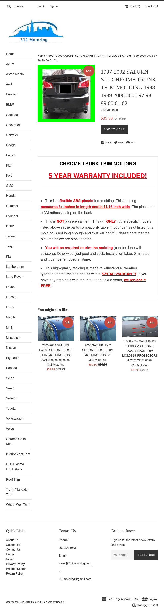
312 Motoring (33, 601)
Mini (9, 327)
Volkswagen (14, 418)
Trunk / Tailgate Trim (17, 492)
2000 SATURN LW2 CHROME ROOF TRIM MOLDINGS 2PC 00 (97, 350)
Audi (9, 84)
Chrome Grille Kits (16, 441)
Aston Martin (15, 74)
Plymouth (12, 357)
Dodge (11, 145)
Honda (11, 195)
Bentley (11, 94)
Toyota (11, 408)
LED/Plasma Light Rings (15, 466)
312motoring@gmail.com (75, 579)
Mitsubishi (13, 337)
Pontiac (11, 367)
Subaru (11, 398)
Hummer (12, 205)
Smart (10, 388)
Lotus (10, 307)
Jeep (9, 246)
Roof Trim (13, 479)
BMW (10, 104)
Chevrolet (13, 124)
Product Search (16, 568)
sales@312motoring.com (75, 563)
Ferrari (10, 155)
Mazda (11, 317)
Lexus (10, 286)
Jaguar (11, 236)
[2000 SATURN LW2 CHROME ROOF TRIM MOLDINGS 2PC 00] (98, 328)
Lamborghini (15, 266)
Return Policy (15, 573)
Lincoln (11, 296)
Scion (10, 378)
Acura (10, 64)
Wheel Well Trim (17, 504)
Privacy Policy (15, 564)
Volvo (10, 428)
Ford (9, 175)
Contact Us (13, 549)
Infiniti (10, 226)
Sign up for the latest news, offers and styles (133, 542)
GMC (9, 185)
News (10, 559)
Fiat (8, 165)
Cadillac (12, 114)
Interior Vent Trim (18, 454)
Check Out (151, 6)
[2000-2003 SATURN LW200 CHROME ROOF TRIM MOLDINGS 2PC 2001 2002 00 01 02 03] (56, 328)
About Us (12, 540)
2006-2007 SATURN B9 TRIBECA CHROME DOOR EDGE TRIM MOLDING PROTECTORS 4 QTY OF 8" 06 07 (140, 350)
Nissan (11, 347)
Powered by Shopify (53, 601)
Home (10, 53)
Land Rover (14, 276)
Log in (41, 6)
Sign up (54, 6)
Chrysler (12, 135)
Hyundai (12, 216)
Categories (13, 544)
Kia (8, 256)
